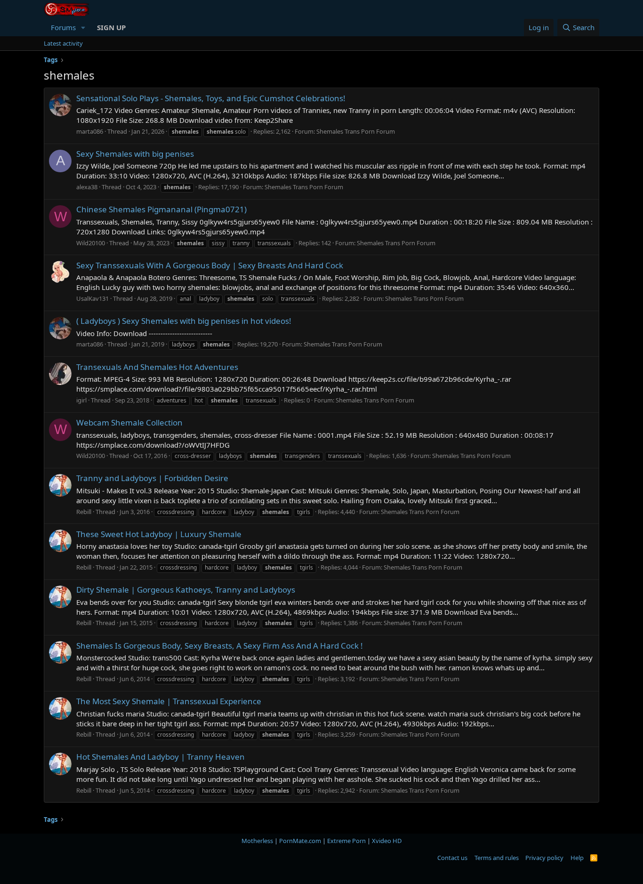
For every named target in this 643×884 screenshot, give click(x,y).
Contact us (452, 857)
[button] (83, 27)
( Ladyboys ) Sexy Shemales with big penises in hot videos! (183, 320)
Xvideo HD (387, 840)
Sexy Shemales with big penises (135, 153)
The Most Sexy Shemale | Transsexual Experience (168, 701)
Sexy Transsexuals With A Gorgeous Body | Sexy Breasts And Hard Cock (209, 265)
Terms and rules (496, 857)
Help (577, 857)
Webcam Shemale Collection (129, 422)
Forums (63, 27)
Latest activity (63, 43)
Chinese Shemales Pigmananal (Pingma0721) (161, 209)
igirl (81, 400)
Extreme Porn (346, 840)
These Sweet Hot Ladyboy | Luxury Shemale (158, 534)
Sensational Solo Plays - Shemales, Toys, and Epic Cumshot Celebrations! (211, 98)
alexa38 (86, 187)
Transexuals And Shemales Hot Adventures (157, 367)
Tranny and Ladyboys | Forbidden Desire (152, 478)
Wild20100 (90, 243)
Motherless (257, 840)
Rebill (83, 511)
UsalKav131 (92, 298)
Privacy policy (544, 857)
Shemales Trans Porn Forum (355, 131)
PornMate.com (300, 840)
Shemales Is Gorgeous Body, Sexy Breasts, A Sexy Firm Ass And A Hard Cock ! (219, 645)
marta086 (89, 131)
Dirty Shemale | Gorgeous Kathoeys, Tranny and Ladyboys (185, 589)
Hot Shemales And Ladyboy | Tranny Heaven (160, 756)
